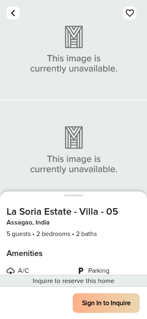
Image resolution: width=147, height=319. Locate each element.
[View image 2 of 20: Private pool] (73, 150)
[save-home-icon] (129, 13)
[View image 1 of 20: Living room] (73, 49)
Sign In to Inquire (106, 303)
